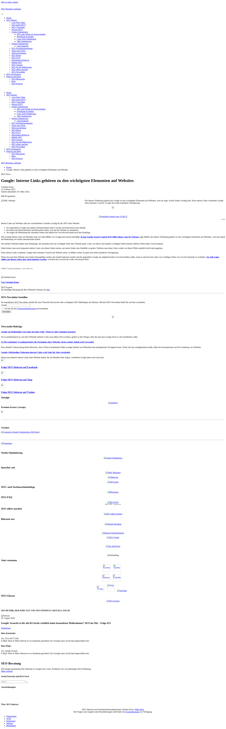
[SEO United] (113, 537)
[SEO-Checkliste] (113, 402)
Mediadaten (11, 726)
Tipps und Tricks (18, 51)
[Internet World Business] (113, 533)
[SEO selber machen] (113, 514)
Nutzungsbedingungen (27, 308)
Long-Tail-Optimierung (26, 39)
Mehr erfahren (7, 671)
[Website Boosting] (113, 524)
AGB (8, 718)
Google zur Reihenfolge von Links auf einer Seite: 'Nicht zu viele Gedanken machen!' (38, 332)
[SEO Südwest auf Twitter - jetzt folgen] (102, 591)
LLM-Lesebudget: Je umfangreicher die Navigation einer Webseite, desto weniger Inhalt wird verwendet (47, 342)
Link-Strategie (23, 46)
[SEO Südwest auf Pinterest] (107, 581)
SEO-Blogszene (18, 79)
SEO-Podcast (17, 84)
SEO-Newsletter (18, 72)
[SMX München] (113, 472)
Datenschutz (11, 716)
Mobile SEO (17, 62)
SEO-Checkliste (18, 27)
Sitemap (9, 723)
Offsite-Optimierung (20, 44)
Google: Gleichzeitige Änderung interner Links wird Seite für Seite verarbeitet (35, 352)
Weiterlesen (6, 628)
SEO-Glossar (17, 65)
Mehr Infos (139, 709)
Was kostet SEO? (19, 25)
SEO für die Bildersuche (22, 67)
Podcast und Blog (13, 77)
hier (48, 290)
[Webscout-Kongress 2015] (113, 477)
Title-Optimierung (24, 41)
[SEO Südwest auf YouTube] (123, 591)
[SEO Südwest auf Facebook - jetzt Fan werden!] (108, 571)
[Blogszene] (113, 492)
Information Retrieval (20, 60)
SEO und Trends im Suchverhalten (31, 34)
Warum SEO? (17, 29)
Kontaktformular (132, 712)
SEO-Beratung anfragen (11, 9)
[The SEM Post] (113, 546)
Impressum (10, 721)
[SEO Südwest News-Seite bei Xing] (112, 591)
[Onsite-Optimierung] (113, 458)
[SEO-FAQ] (113, 502)
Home (8, 18)
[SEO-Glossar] (113, 601)
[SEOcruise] (113, 482)
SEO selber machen (20, 69)
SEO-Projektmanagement (22, 48)
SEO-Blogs (16, 55)
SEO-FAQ (16, 58)
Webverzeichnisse (19, 53)
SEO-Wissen (11, 20)
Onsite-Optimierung (20, 32)
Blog (14, 81)
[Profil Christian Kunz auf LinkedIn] (118, 581)
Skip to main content (9, 2)
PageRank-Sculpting (25, 37)
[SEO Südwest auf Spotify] (118, 571)
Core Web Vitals (18, 22)
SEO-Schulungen (13, 74)
